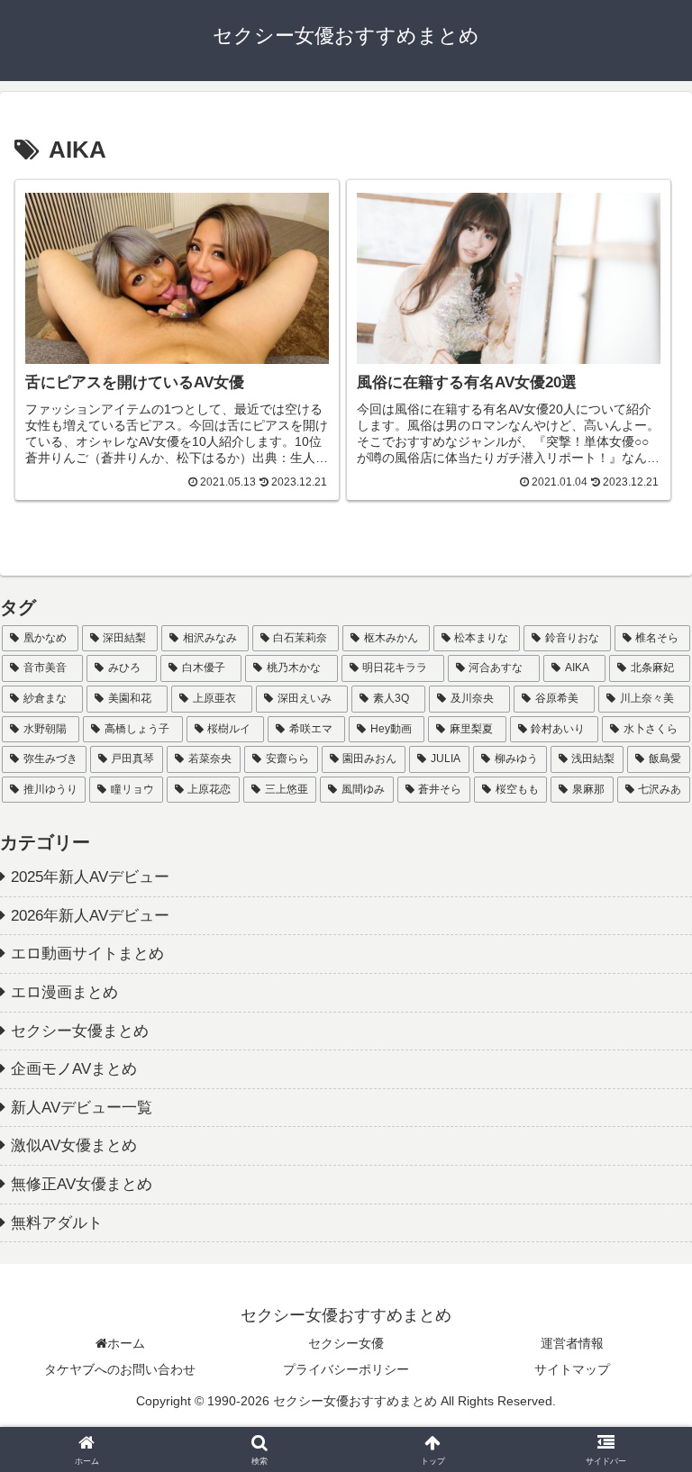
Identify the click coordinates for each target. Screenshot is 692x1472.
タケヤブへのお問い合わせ (120, 1369)
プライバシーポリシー (346, 1369)
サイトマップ (572, 1369)
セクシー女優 (346, 1343)
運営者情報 (572, 1343)
